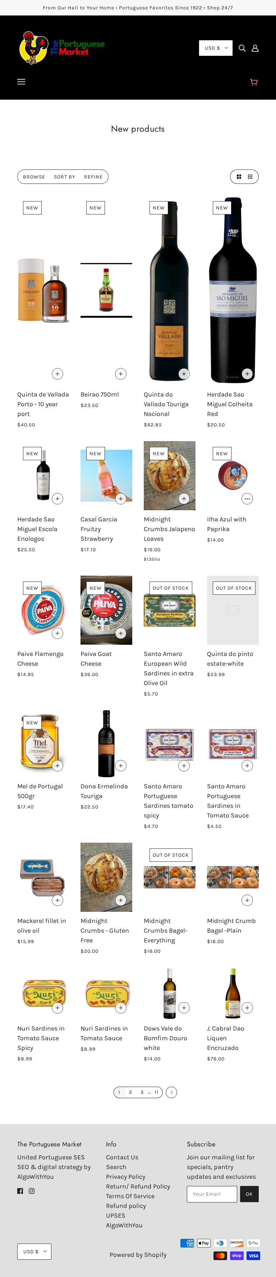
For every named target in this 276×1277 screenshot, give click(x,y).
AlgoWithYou (124, 1225)
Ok (249, 1194)
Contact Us (122, 1157)
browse (34, 177)
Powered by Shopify (138, 1255)
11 (157, 1092)
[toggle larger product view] (237, 176)
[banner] (62, 47)
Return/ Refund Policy (138, 1186)
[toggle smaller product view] (251, 176)
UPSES (115, 1215)
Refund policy (126, 1206)
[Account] (255, 48)
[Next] (171, 1093)
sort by (64, 177)
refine (93, 177)
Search (116, 1167)
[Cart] (254, 83)
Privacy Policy (125, 1177)
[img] (242, 48)
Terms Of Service (130, 1196)
